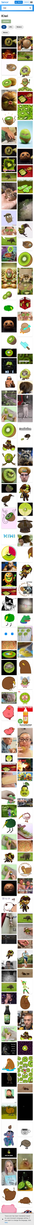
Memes (5, 32)
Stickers (19, 27)
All (4, 27)
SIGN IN (26, 2)
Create (19, 2)
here (6, 1222)
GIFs (10, 27)
